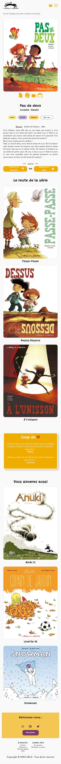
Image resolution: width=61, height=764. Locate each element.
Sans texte (20, 13)
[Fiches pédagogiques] (21, 95)
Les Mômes (28, 13)
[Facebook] (30, 726)
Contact (22, 745)
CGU (23, 751)
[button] (56, 5)
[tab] (19, 127)
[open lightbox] (30, 55)
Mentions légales (23, 749)
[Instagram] (23, 726)
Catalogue (12, 13)
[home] (10, 5)
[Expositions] (33, 95)
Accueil (5, 13)
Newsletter (30, 733)
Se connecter (38, 745)
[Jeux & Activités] (27, 95)
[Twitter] (38, 726)
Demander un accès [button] (38, 747)
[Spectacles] (40, 95)
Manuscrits (23, 747)
